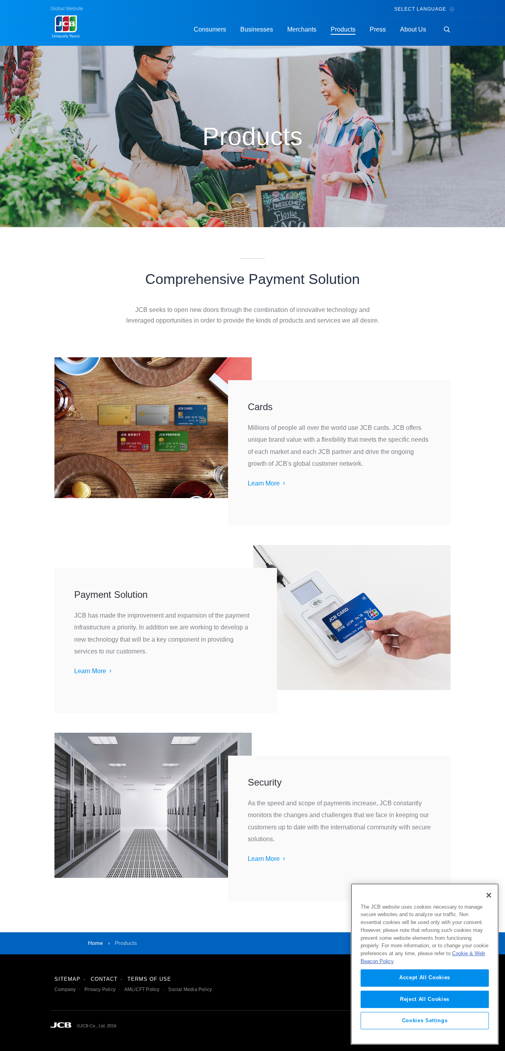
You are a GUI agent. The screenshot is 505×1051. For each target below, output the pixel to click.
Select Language (421, 9)
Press (378, 29)
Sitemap (67, 979)
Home (95, 943)
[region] (425, 964)
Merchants (301, 29)
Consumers (210, 29)
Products (343, 29)
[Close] (489, 895)
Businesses (256, 29)
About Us (413, 29)
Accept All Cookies (424, 977)
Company (65, 989)
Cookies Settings (425, 1020)
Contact (104, 979)
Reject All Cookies (424, 999)
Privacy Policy (100, 989)
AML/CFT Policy (142, 989)
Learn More (264, 483)
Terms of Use (149, 979)
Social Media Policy (190, 989)
